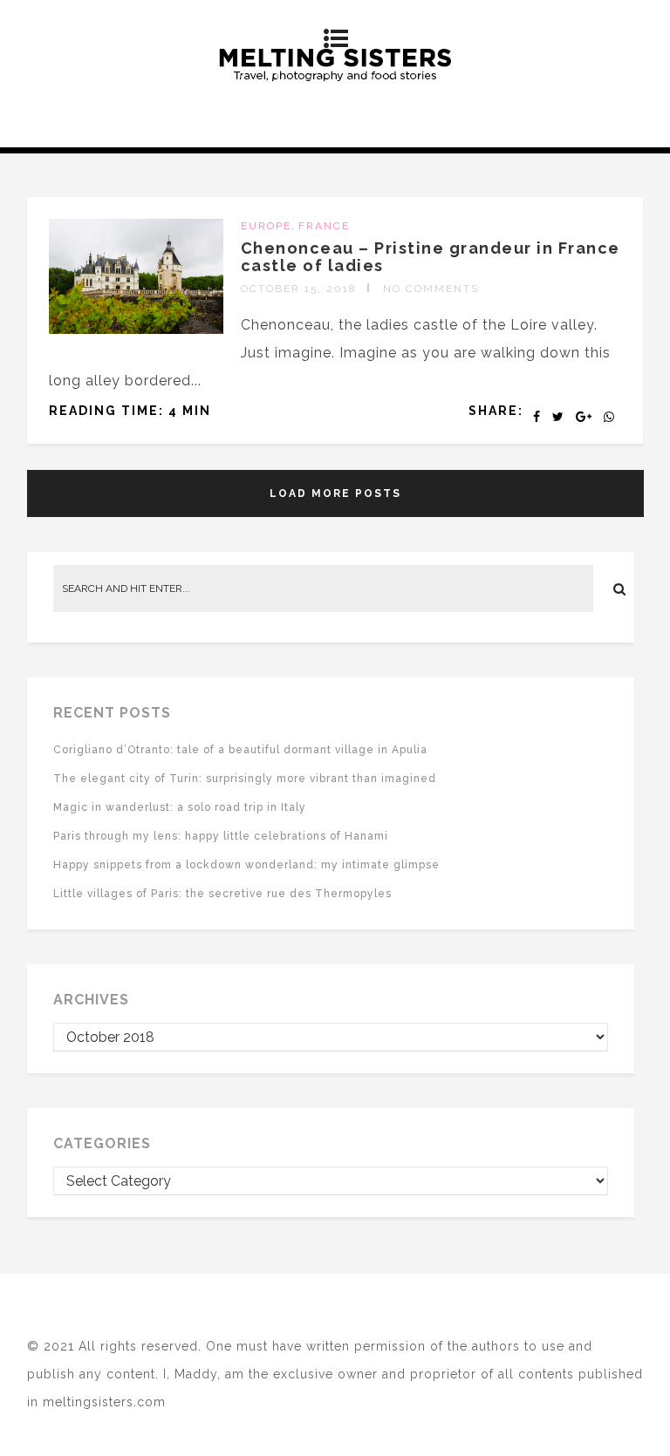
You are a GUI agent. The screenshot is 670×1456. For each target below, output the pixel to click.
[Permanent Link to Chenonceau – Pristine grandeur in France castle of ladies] (136, 329)
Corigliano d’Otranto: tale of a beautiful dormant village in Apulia (240, 750)
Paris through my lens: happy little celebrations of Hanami (220, 836)
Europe (266, 226)
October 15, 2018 (299, 288)
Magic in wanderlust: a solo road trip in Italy (179, 807)
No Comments (431, 288)
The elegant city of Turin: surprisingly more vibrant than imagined (244, 778)
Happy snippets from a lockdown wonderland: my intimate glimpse (246, 865)
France (324, 226)
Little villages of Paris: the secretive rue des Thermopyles (222, 894)
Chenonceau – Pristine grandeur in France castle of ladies (430, 257)
